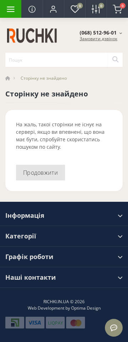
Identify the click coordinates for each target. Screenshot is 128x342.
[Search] (115, 60)
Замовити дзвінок (98, 39)
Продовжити (40, 173)
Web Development (46, 308)
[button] (53, 9)
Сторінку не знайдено (44, 78)
